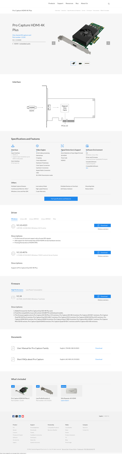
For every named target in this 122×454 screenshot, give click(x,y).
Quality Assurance (35, 442)
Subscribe (32, 440)
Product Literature (70, 435)
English (101, 416)
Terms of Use (65, 449)
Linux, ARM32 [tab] (34, 219)
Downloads (33, 430)
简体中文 (106, 416)
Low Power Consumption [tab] (34, 290)
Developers (33, 437)
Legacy (14, 442)
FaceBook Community (36, 435)
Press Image (68, 442)
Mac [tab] (54, 219)
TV (66, 437)
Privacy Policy (73, 449)
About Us (84, 3)
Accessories (16, 440)
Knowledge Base (34, 427)
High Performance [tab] (17, 290)
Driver (83, 10)
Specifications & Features (74, 10)
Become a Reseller (52, 430)
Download (104, 225)
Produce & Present (18, 435)
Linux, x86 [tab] (23, 219)
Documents (96, 10)
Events (67, 432)
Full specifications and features (61, 199)
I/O (14, 427)
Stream (15, 430)
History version (103, 229)
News (66, 430)
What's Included (105, 10)
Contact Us (85, 430)
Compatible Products (53, 427)
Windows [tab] (14, 219)
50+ (87, 168)
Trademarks (80, 449)
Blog (66, 440)
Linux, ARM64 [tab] (45, 219)
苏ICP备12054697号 (89, 449)
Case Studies (68, 427)
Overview (57, 10)
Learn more (64, 400)
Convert (15, 432)
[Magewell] (20, 3)
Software (15, 437)
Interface (63, 10)
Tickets (32, 432)
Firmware (89, 10)
